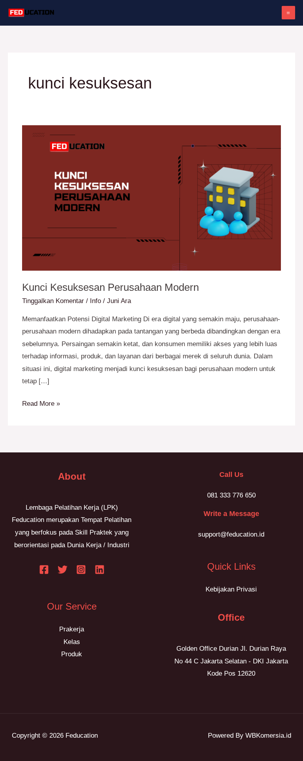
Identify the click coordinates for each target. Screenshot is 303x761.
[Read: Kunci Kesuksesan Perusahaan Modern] (151, 198)
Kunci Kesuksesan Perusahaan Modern (110, 287)
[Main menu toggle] (289, 13)
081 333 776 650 (231, 495)
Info (95, 301)
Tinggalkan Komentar (53, 301)
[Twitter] (62, 570)
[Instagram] (81, 570)
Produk (71, 654)
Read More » (41, 402)
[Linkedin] (100, 570)
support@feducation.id (231, 534)
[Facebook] (44, 570)
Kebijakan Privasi (231, 589)
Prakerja (71, 629)
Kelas (72, 642)
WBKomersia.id (268, 735)
